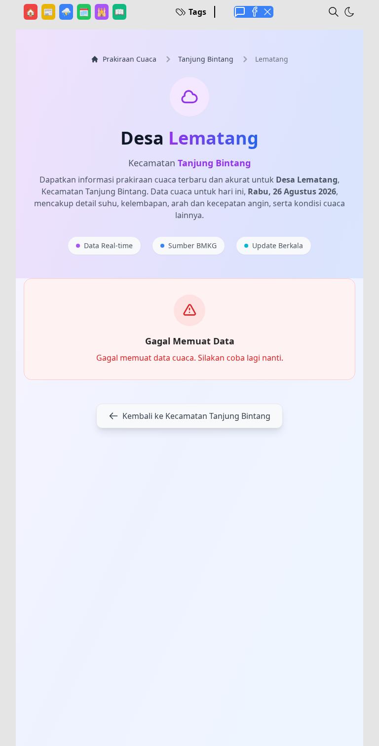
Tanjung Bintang (205, 59)
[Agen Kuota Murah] (240, 12)
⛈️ (67, 11)
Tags (197, 11)
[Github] (254, 12)
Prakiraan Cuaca (129, 59)
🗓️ (85, 11)
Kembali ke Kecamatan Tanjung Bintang (196, 415)
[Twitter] (267, 12)
